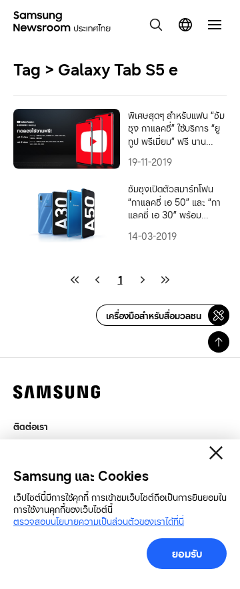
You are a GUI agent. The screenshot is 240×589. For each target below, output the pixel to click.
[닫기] (216, 452)
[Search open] (156, 25)
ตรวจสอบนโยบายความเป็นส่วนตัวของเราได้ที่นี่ (98, 521)
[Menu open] (215, 25)
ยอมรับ (187, 553)
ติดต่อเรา (30, 426)
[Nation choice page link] (185, 25)
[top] (218, 342)
